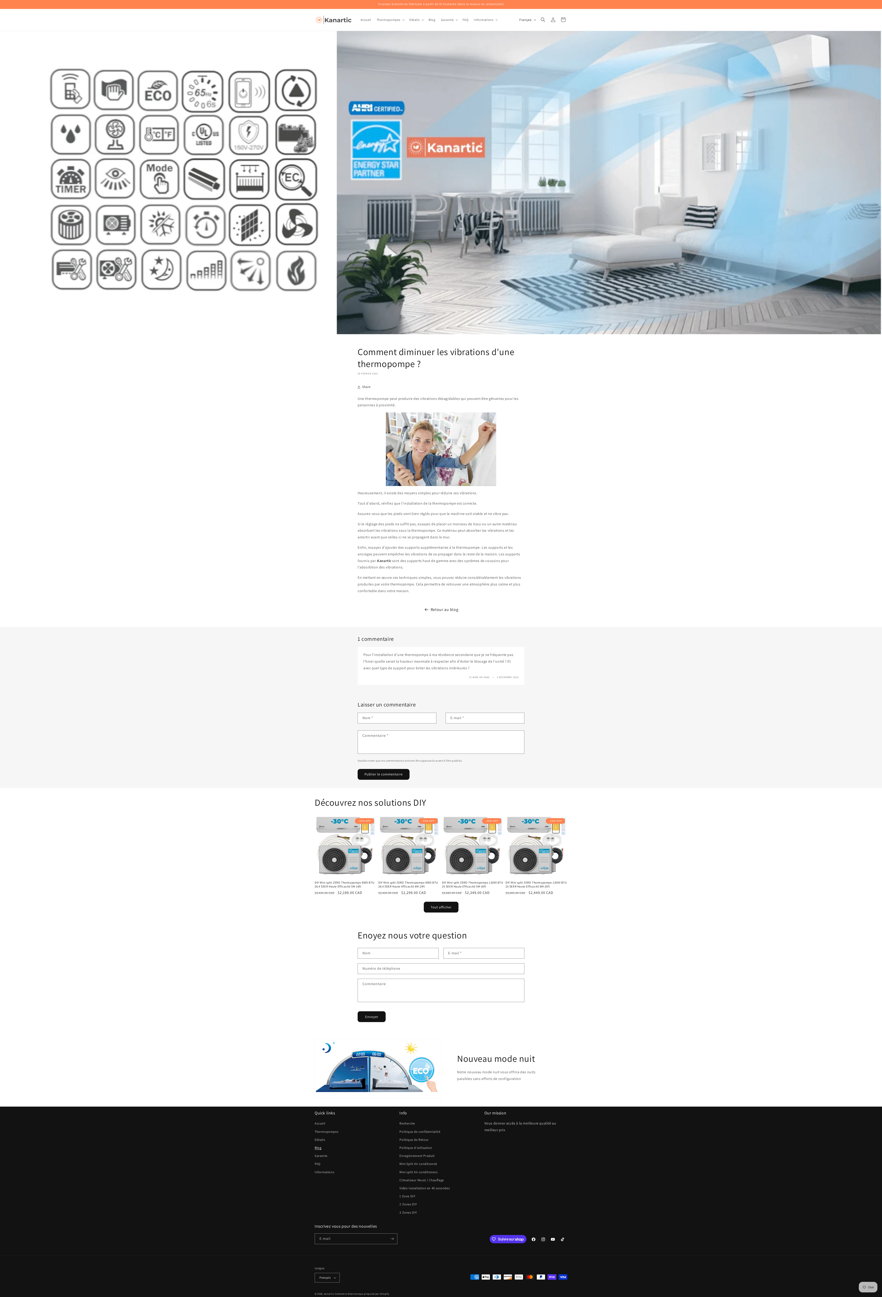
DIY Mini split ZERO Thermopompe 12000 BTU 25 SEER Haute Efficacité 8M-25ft (536, 884)
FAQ (317, 1164)
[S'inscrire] (392, 1238)
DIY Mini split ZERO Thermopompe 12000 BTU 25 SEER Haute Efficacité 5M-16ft (472, 884)
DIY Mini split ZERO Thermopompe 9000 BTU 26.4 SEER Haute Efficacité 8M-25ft (408, 884)
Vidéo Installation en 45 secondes (424, 1188)
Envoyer (371, 1016)
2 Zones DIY (408, 1204)
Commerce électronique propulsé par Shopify (362, 1293)
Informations (324, 1172)
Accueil (320, 1123)
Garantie (321, 1156)
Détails (320, 1140)
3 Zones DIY (408, 1212)
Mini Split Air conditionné (418, 1164)
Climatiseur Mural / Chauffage (421, 1180)
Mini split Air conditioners (418, 1172)
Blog (318, 1148)
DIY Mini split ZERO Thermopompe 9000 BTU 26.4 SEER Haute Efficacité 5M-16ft (344, 884)
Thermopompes (326, 1132)
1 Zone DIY (407, 1196)
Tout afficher (441, 907)
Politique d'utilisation (415, 1148)
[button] (390, 20)
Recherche (407, 1123)
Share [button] (366, 387)
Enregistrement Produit (417, 1156)
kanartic (329, 1293)
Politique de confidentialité (419, 1132)
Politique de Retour (414, 1140)
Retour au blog (444, 609)
